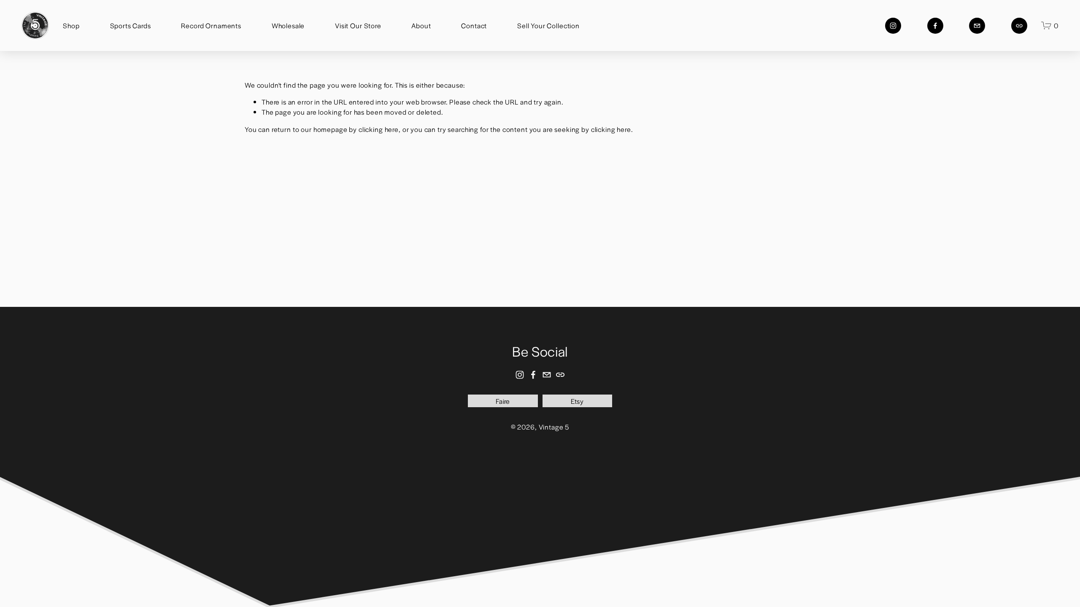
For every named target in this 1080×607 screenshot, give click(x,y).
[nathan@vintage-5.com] (977, 26)
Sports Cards (130, 25)
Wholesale (288, 25)
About (421, 25)
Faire (503, 401)
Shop (71, 25)
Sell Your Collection (548, 25)
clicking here (379, 129)
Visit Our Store (358, 25)
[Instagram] (893, 26)
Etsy (577, 401)
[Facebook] (935, 26)
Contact (474, 25)
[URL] (1019, 26)
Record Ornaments (211, 25)
